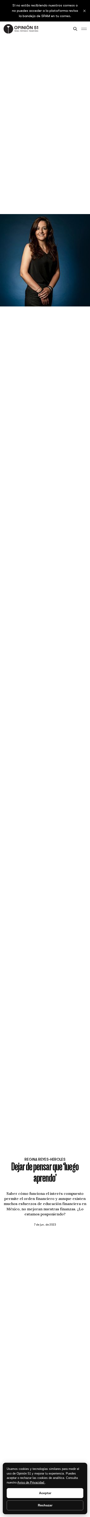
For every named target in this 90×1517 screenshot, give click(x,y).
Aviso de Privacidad (31, 1482)
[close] (84, 11)
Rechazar (45, 1505)
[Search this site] (75, 28)
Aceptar (45, 1493)
